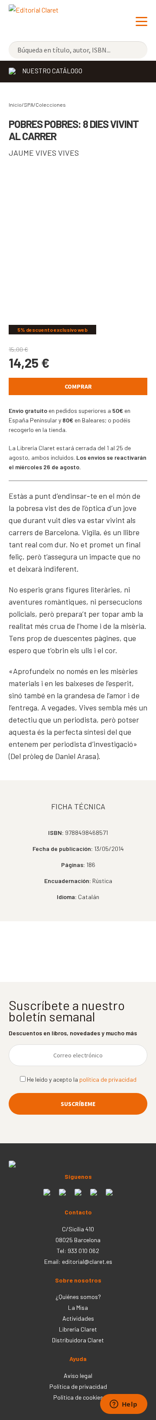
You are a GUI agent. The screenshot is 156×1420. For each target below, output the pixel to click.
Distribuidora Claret (78, 1340)
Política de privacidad (78, 1386)
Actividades (78, 1318)
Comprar (78, 386)
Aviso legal (78, 1375)
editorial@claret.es (87, 1261)
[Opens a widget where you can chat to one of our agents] (123, 1405)
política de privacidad (107, 1079)
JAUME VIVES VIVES (44, 152)
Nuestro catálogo (52, 71)
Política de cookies (78, 1397)
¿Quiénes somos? (78, 1296)
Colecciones (51, 104)
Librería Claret (78, 1329)
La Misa (78, 1307)
